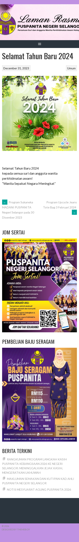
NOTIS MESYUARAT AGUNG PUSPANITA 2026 (39, 489)
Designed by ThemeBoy (16, 529)
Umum (71, 68)
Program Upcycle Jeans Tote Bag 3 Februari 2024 (60, 207)
